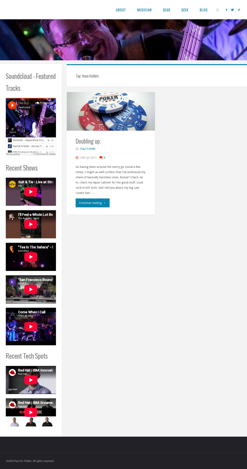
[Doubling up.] (111, 111)
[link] (217, 9)
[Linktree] (239, 9)
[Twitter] (232, 9)
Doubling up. (88, 141)
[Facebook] (226, 9)
